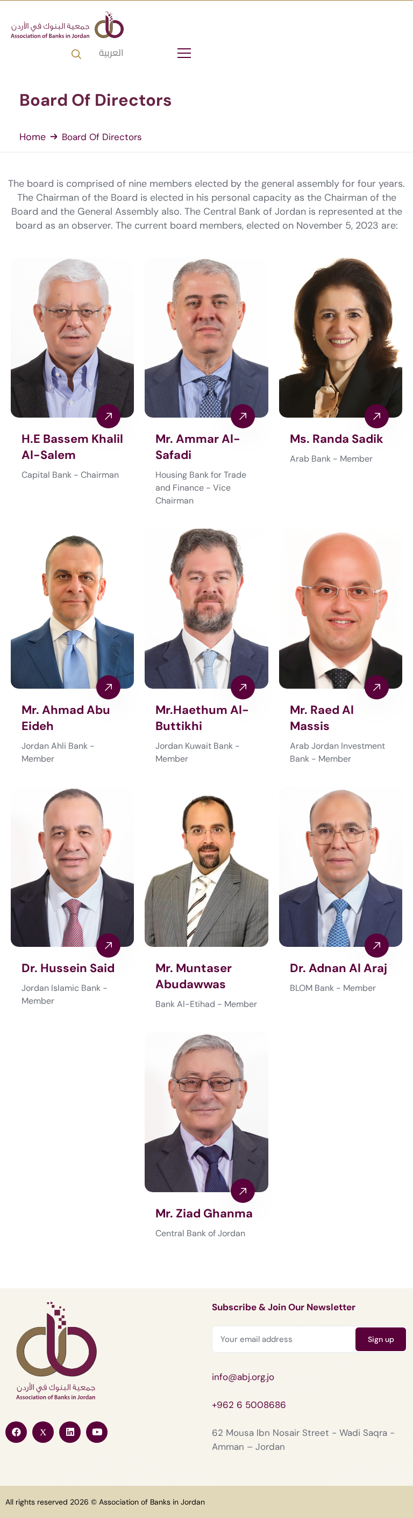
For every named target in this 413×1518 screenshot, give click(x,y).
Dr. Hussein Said (68, 968)
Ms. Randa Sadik (336, 439)
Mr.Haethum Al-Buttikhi (202, 718)
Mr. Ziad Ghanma (204, 1213)
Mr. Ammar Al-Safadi (197, 447)
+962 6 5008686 (249, 1405)
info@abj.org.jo (243, 1377)
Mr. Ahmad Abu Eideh (66, 718)
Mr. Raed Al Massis (322, 718)
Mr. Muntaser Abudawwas (193, 976)
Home (32, 136)
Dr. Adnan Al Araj (338, 968)
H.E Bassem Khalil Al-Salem (72, 447)
